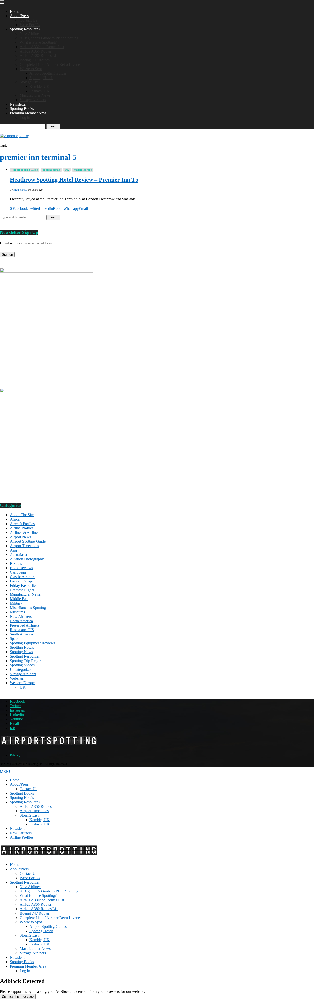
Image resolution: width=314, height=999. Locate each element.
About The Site (22, 515)
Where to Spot (31, 69)
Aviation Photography (27, 559)
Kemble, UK (39, 86)
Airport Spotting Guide (28, 541)
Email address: (12, 243)
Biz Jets (16, 563)
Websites (17, 678)
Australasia (18, 555)
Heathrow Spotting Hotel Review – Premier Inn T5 (74, 179)
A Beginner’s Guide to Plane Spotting (49, 38)
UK (23, 687)
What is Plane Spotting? (38, 42)
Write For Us (30, 25)
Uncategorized (21, 669)
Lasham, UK (39, 91)
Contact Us (28, 20)
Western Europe (22, 683)
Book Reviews (21, 568)
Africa (15, 519)
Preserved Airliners (24, 625)
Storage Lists (30, 82)
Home (14, 11)
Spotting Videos (22, 665)
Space (14, 638)
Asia (13, 550)
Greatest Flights (22, 590)
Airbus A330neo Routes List (42, 47)
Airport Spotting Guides (48, 73)
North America (21, 621)
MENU (6, 772)
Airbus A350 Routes (36, 51)
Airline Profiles (21, 528)
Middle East (19, 599)
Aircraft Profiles (22, 524)
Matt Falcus (20, 189)
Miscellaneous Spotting (28, 608)
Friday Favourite (23, 585)
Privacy (15, 755)
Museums (17, 612)
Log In (25, 117)
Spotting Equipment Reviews (32, 643)
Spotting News (21, 652)
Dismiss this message (18, 996)
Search (53, 126)
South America (21, 634)
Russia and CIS (22, 630)
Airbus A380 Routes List (39, 56)
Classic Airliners (22, 577)
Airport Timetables (24, 546)
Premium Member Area (28, 113)
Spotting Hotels (41, 78)
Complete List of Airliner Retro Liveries (50, 64)
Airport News (20, 537)
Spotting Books (22, 109)
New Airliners (30, 33)
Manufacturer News (35, 95)
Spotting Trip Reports (26, 661)
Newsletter (18, 104)
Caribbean (18, 572)
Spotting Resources (25, 29)
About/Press (19, 16)
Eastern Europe (22, 581)
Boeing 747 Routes (35, 60)
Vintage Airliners (33, 100)
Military (16, 603)
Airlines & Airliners (25, 532)
